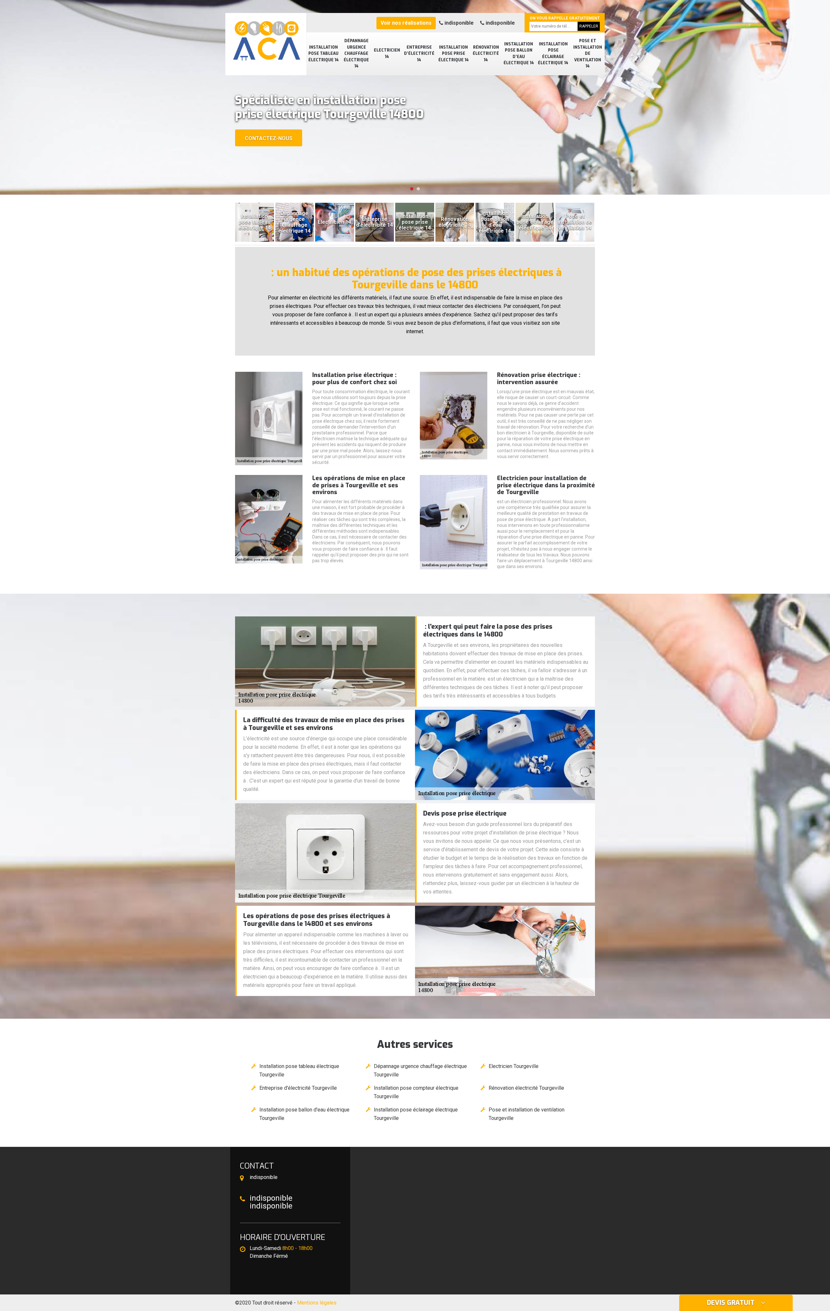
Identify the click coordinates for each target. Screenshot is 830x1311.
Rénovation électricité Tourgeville (526, 1088)
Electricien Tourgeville (514, 1066)
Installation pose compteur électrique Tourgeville (416, 1092)
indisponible (458, 23)
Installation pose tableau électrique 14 (323, 54)
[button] (412, 189)
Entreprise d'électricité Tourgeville (298, 1088)
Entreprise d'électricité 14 (419, 54)
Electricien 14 (387, 53)
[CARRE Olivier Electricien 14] (266, 37)
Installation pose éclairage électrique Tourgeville (416, 1114)
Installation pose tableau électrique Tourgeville (299, 1070)
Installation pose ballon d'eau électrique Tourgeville (304, 1114)
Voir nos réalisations (406, 23)
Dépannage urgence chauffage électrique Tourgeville (420, 1070)
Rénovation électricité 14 (486, 54)
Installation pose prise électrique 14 (453, 54)
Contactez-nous (268, 138)
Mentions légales (317, 1303)
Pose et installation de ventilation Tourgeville (526, 1114)
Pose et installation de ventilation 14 (587, 53)
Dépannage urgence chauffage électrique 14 (356, 53)
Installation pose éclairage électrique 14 (553, 54)
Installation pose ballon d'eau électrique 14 (519, 54)
